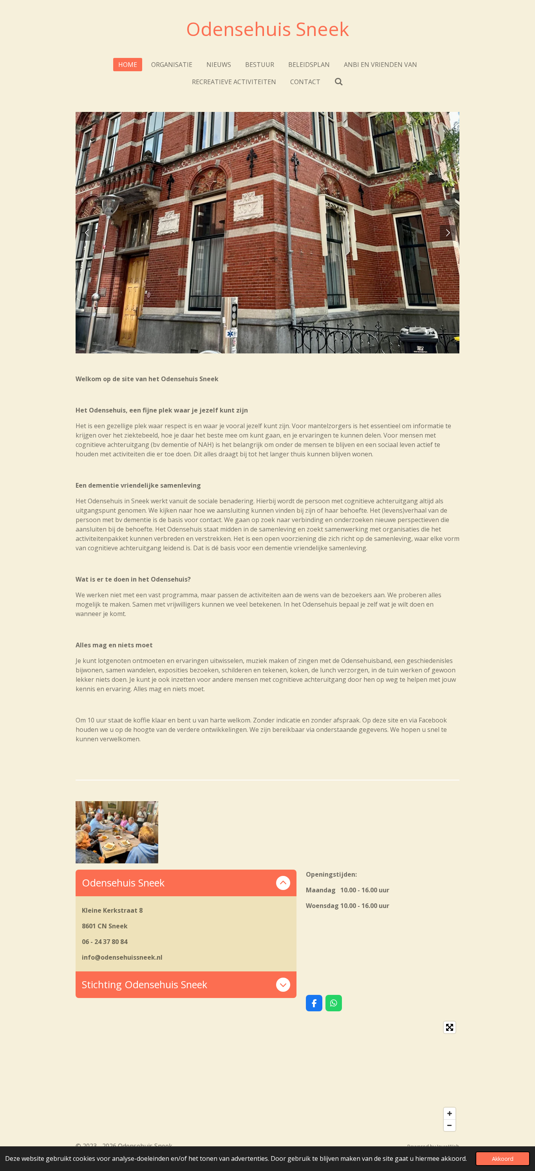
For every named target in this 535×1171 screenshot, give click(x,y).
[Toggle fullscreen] (449, 1027)
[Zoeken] (338, 81)
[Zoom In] (449, 1113)
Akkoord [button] (502, 1158)
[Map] (267, 1076)
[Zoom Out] (449, 1125)
